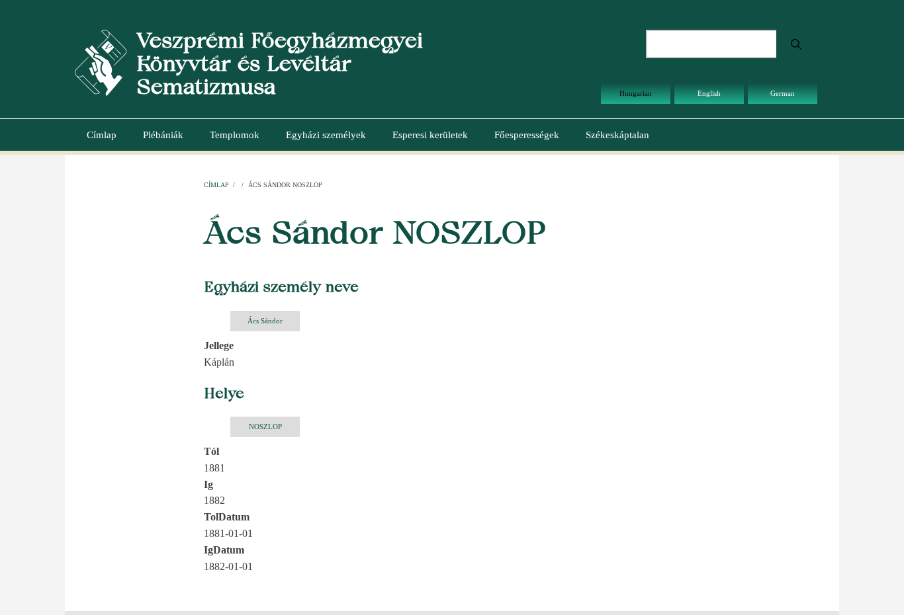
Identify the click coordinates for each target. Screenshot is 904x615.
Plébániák (163, 135)
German (782, 93)
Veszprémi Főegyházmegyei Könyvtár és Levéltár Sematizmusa (279, 63)
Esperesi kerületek (430, 135)
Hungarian (635, 93)
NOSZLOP (265, 426)
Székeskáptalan (617, 135)
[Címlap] (100, 61)
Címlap (101, 135)
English (709, 93)
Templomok (234, 135)
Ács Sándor (265, 321)
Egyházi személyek (326, 135)
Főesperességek (526, 135)
